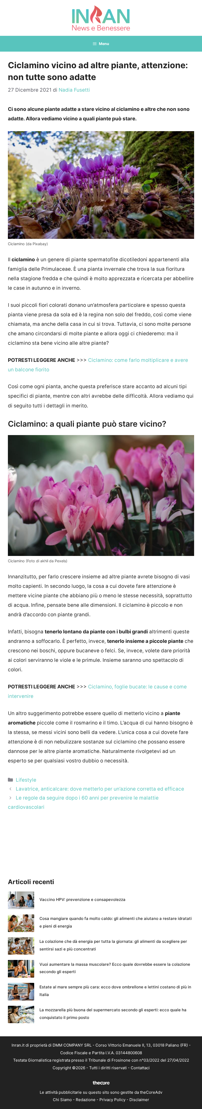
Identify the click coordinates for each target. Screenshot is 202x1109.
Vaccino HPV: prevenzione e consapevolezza (82, 899)
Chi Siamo (62, 1099)
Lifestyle (26, 780)
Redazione (85, 1099)
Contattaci (140, 1067)
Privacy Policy (112, 1099)
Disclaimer (139, 1099)
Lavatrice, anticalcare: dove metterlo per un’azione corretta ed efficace (100, 789)
